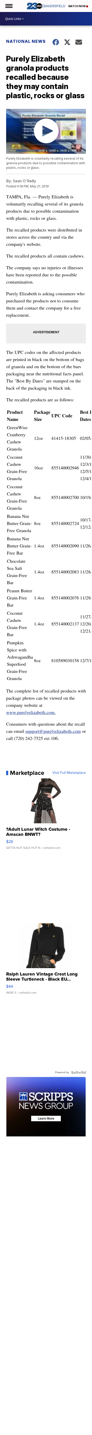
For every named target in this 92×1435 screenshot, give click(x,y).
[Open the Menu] (8, 6)
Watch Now (77, 6)
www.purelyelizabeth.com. (31, 712)
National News (26, 41)
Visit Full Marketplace (69, 773)
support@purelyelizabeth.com (53, 731)
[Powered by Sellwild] (78, 1072)
